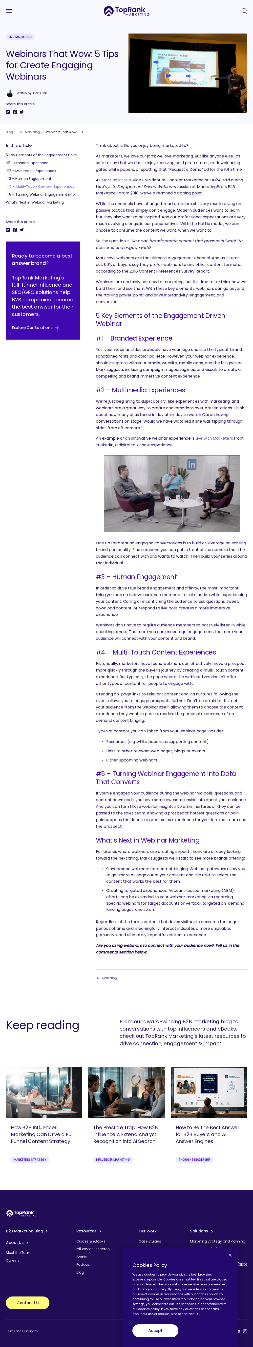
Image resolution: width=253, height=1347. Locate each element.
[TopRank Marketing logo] (21, 1213)
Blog (9, 132)
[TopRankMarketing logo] (126, 11)
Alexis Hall (40, 93)
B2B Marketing (20, 37)
